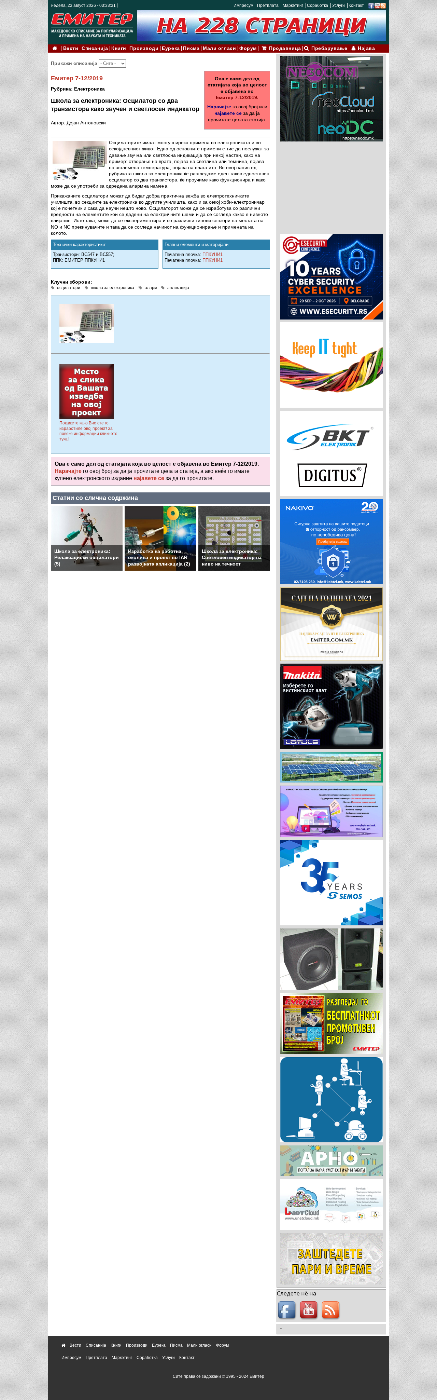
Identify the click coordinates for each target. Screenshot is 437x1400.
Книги (118, 48)
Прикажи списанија (75, 63)
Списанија (95, 48)
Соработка (317, 5)
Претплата (268, 5)
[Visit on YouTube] (377, 5)
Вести (71, 48)
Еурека (171, 48)
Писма (191, 48)
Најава (366, 48)
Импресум (243, 5)
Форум (248, 48)
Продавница (285, 48)
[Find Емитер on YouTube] (310, 1310)
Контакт (356, 5)
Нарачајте (219, 106)
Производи (143, 48)
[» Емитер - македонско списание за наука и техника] (92, 24)
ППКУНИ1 (212, 254)
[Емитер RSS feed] (331, 1310)
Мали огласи (219, 48)
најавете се (228, 113)
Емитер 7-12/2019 (77, 78)
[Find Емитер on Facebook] (288, 1310)
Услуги (338, 5)
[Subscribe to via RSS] (383, 5)
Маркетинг (293, 5)
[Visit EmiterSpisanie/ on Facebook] (371, 5)
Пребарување (329, 48)
